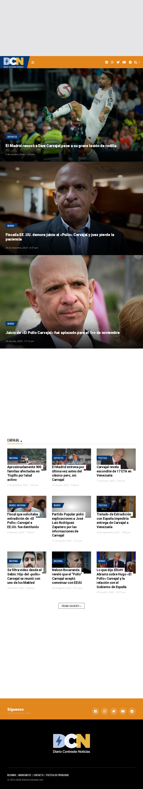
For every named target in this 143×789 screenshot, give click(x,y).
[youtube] (124, 62)
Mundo (10, 225)
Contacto (39, 775)
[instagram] (112, 62)
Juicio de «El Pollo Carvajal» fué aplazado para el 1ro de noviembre (63, 332)
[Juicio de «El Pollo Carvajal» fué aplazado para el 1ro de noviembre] (71, 302)
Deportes (12, 136)
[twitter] (118, 62)
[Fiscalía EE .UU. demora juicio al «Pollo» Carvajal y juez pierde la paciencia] (71, 208)
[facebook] (106, 62)
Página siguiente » (71, 606)
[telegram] (130, 62)
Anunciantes (24, 775)
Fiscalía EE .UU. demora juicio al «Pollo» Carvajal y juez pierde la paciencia (60, 237)
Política (102, 458)
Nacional (13, 458)
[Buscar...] (138, 62)
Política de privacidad (57, 775)
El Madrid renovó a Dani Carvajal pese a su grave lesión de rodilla (61, 146)
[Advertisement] (71, 28)
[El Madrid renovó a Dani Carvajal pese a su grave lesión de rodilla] (71, 115)
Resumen (11, 775)
